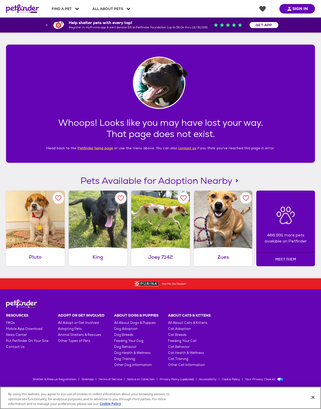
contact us (187, 148)
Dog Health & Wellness (132, 353)
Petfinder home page (95, 148)
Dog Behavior (125, 347)
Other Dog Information (133, 365)
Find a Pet (62, 9)
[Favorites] (262, 9)
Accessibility (208, 379)
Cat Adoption (179, 329)
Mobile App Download (24, 329)
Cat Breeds (177, 335)
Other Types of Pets (74, 341)
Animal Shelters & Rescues (79, 335)
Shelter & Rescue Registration (54, 379)
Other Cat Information (186, 365)
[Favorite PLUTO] (58, 198)
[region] (160, 398)
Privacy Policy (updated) (177, 379)
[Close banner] (47, 25)
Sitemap (88, 379)
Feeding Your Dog (128, 341)
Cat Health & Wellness (186, 353)
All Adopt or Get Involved (78, 323)
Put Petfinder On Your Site (27, 341)
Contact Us (15, 347)
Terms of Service (110, 379)
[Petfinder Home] (22, 9)
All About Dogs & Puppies (135, 323)
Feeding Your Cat (182, 341)
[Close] (312, 397)
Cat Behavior (179, 347)
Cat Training (178, 359)
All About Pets (107, 9)
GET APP (264, 25)
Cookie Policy (231, 379)
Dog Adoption (126, 329)
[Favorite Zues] (245, 198)
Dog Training (124, 359)
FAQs (10, 323)
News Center (16, 335)
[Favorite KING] (120, 198)
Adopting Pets (70, 329)
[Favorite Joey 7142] (183, 198)
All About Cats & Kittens (187, 323)
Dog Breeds (123, 335)
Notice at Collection (141, 379)
